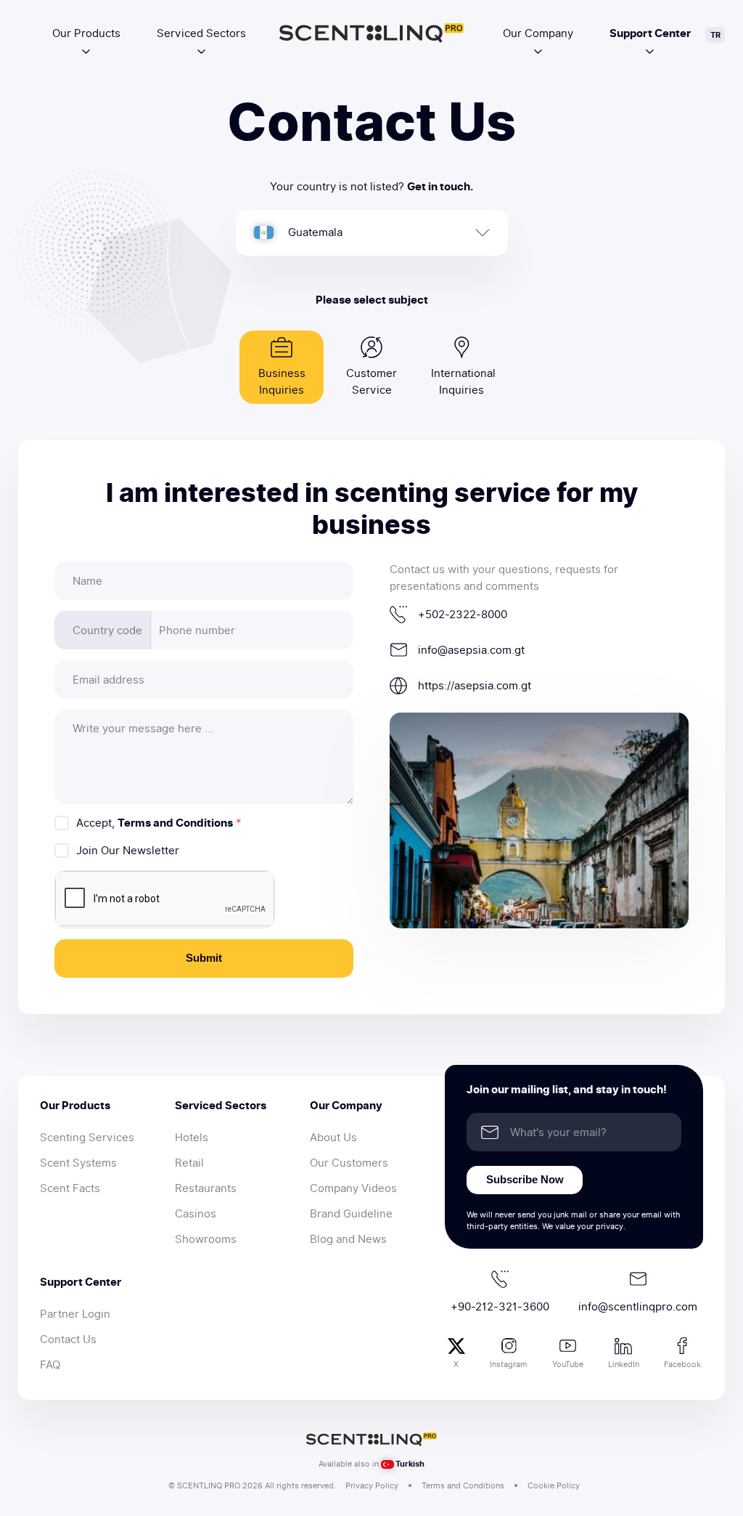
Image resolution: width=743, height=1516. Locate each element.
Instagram (509, 1364)
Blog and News (348, 1239)
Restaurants (206, 1188)
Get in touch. (440, 186)
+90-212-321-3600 (500, 1306)
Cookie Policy (554, 1485)
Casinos (195, 1213)
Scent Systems (78, 1163)
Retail (189, 1163)
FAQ (50, 1364)
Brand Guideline (351, 1213)
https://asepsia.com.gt (474, 685)
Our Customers (349, 1163)
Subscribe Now (525, 1179)
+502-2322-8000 (462, 614)
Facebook (682, 1364)
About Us (333, 1137)
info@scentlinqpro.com (637, 1306)
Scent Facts (70, 1188)
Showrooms (206, 1239)
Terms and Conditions (175, 823)
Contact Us (68, 1339)
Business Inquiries (281, 382)
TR (715, 35)
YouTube (567, 1364)
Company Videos (353, 1188)
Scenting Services (87, 1137)
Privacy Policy (371, 1485)
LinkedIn (623, 1364)
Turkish (409, 1464)
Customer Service (371, 382)
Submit (204, 958)
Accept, (159, 823)
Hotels (191, 1137)
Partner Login (75, 1314)
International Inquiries (461, 382)
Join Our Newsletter (127, 850)
